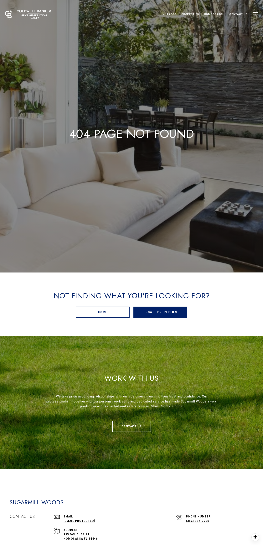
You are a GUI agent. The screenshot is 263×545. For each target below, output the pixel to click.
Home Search (214, 14)
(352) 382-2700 (197, 520)
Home (102, 312)
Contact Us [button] (131, 426)
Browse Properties (160, 312)
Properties (190, 14)
